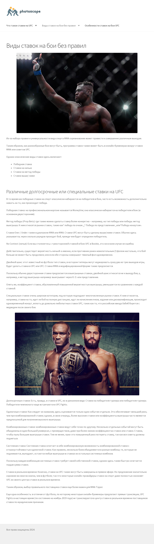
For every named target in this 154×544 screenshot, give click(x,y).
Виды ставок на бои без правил (59, 25)
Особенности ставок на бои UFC (102, 25)
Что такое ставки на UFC (19, 25)
